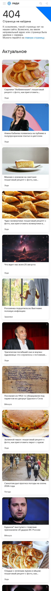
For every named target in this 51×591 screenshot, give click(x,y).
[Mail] (9, 3)
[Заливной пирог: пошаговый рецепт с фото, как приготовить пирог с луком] (25, 430)
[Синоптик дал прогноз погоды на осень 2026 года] (25, 474)
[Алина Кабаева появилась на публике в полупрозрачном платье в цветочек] (25, 124)
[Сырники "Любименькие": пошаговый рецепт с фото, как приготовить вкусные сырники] (25, 80)
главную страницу (34, 37)
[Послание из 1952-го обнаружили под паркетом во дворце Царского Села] (25, 386)
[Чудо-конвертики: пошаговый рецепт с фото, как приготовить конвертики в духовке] (25, 211)
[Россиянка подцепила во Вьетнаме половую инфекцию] (25, 299)
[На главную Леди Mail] (15, 3)
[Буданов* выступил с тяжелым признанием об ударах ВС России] (25, 517)
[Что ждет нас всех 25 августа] (25, 255)
